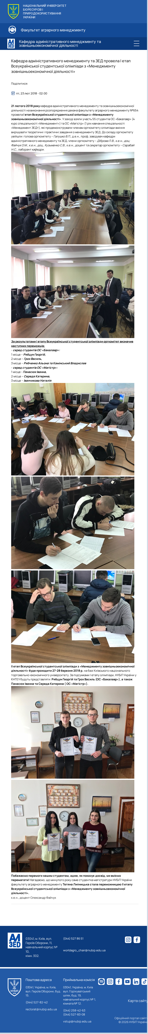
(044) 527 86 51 (73, 938)
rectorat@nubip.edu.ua (41, 1009)
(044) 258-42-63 (74, 1010)
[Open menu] (136, 43)
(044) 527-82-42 (37, 1002)
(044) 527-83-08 (74, 1014)
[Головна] (14, 987)
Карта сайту (138, 1000)
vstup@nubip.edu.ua (77, 1021)
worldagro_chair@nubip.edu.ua (84, 950)
